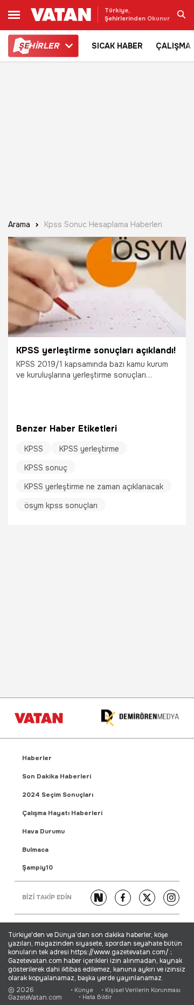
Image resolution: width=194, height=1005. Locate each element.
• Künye (82, 990)
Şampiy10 (37, 868)
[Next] (99, 898)
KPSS (33, 449)
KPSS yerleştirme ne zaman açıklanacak (93, 486)
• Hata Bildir (95, 997)
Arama (19, 225)
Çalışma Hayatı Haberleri (62, 813)
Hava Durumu (43, 832)
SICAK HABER (117, 46)
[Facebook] (123, 898)
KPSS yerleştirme (89, 449)
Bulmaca (35, 850)
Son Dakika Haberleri (56, 776)
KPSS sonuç (45, 468)
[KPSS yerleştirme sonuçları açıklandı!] (97, 287)
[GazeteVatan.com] (39, 718)
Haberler (37, 758)
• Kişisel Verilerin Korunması (141, 990)
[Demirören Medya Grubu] (140, 718)
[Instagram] (171, 898)
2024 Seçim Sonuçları (57, 795)
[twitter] (147, 898)
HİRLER (38, 45)
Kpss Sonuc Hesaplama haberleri (103, 225)
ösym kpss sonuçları (61, 505)
